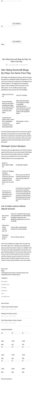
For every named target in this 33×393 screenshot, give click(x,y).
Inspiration (4, 290)
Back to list (4, 269)
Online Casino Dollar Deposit (9, 307)
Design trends (5, 284)
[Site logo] (11, 10)
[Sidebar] (2, 391)
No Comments (12, 309)
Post (2, 293)
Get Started (16, 23)
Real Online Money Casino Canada (11, 320)
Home (3, 50)
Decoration (4, 281)
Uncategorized (5, 296)
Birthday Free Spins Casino (9, 313)
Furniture (3, 287)
